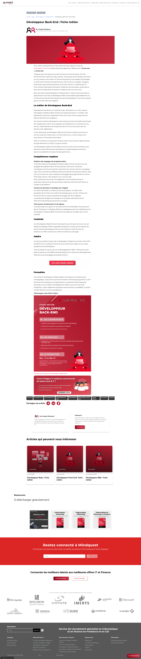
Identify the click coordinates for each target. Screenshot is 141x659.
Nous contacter (11, 645)
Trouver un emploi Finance (67, 644)
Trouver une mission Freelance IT (43, 640)
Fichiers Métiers (115, 2)
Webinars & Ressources (132, 2)
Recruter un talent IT (39, 647)
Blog (33, 17)
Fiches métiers (89, 645)
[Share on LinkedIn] (53, 403)
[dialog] (7, 658)
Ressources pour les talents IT (42, 650)
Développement (49, 17)
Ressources (88, 640)
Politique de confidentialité (15, 655)
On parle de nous (122, 2)
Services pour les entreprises (67, 651)
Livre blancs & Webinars (92, 643)
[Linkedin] (42, 630)
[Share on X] (48, 403)
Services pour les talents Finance (68, 647)
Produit (87, 647)
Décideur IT (74, 2)
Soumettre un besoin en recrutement (70, 649)
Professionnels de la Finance (105, 2)
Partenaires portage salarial (119, 640)
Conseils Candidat (94, 2)
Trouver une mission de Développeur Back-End (50, 373)
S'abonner (36, 630)
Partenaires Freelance (117, 643)
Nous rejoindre (11, 643)
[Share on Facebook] (58, 403)
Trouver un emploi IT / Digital (41, 643)
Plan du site (59, 655)
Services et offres (12, 640)
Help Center (88, 650)
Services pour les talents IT (41, 645)
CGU (39, 655)
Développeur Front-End (42, 68)
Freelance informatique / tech (84, 2)
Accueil (69, 2)
